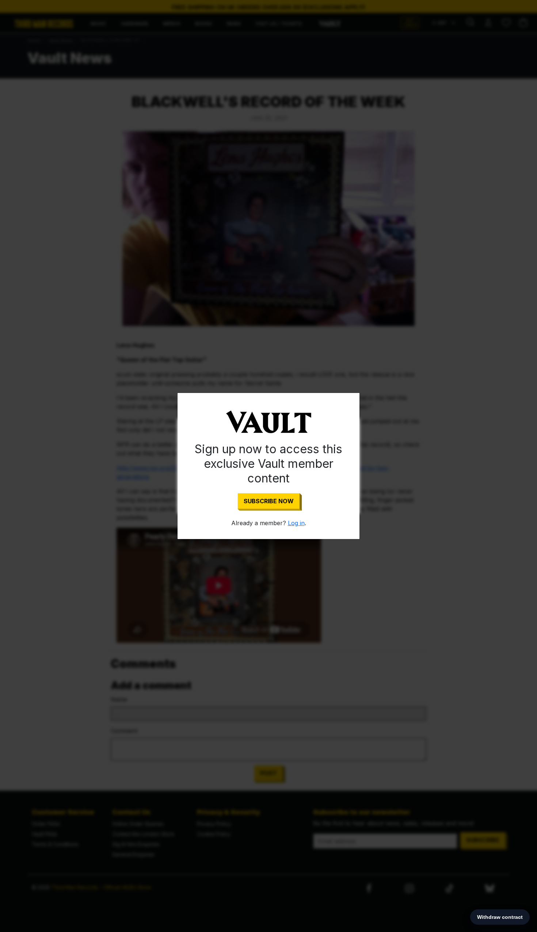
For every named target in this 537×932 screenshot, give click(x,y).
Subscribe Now (269, 501)
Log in (296, 523)
